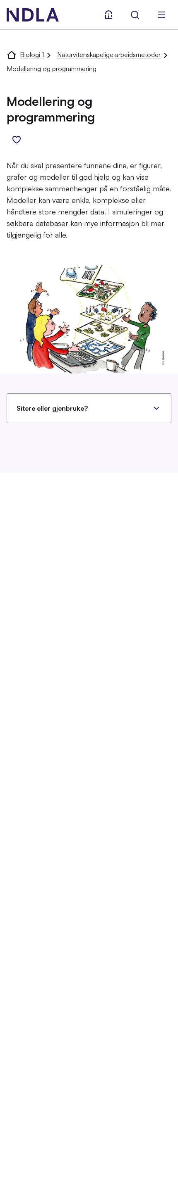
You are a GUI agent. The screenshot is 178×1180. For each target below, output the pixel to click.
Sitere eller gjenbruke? (52, 408)
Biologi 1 (32, 54)
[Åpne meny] (161, 15)
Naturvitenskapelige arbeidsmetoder (109, 54)
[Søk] (135, 15)
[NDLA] (33, 14)
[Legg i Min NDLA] (16, 140)
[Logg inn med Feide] (108, 15)
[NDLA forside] (12, 54)
